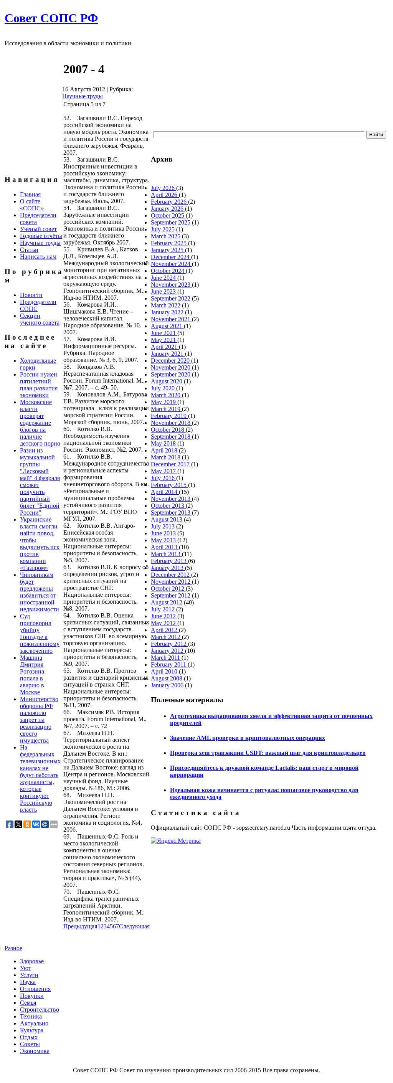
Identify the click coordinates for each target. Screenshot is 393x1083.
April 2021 (165, 346)
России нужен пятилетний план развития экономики (39, 384)
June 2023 (164, 291)
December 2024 (171, 257)
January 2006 (168, 685)
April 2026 (165, 195)
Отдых (29, 1037)
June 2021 (164, 333)
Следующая (134, 926)
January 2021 (168, 353)
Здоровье (32, 961)
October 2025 (168, 215)
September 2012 (171, 595)
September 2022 (171, 298)
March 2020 (166, 395)
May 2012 (164, 623)
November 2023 (171, 284)
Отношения (35, 989)
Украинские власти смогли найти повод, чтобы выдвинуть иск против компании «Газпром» (39, 543)
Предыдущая (80, 926)
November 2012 (171, 581)
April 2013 (165, 547)
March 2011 (166, 657)
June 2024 (164, 277)
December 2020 (171, 360)
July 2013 (163, 526)
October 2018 (168, 429)
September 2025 (171, 222)
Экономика (35, 1051)
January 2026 (168, 208)
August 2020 (167, 381)
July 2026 (163, 188)
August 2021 (167, 326)
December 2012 (171, 574)
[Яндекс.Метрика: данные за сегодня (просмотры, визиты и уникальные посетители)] (176, 840)
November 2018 (171, 422)
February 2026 (169, 201)
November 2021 (171, 319)
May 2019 (164, 402)
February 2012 (169, 644)
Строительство (39, 1009)
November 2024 (171, 264)
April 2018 (165, 450)
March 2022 (166, 305)
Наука (28, 982)
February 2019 (169, 416)
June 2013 (164, 533)
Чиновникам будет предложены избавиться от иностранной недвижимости (39, 591)
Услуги (29, 975)
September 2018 (171, 436)
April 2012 (165, 630)
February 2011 (169, 664)
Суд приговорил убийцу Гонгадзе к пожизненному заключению (39, 633)
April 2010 (165, 671)
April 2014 (165, 492)
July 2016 (163, 478)
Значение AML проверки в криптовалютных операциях (247, 738)
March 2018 (166, 457)
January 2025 (168, 250)
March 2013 (166, 554)
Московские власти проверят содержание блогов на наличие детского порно (40, 423)
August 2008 (167, 678)
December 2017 (171, 464)
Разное (13, 948)
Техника (31, 1016)
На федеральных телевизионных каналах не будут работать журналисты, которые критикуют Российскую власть (40, 778)
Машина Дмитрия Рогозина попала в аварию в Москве (32, 674)
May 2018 (164, 443)
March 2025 (166, 236)
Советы (30, 1044)
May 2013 (164, 540)
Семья (28, 1002)
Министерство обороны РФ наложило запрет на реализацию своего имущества (39, 720)
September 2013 (171, 512)
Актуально (34, 1023)
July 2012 (163, 609)
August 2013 (167, 519)
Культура (31, 1030)
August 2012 (167, 602)
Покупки (32, 995)
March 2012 (166, 637)
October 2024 (168, 270)
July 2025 (163, 229)
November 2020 (171, 367)
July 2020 (163, 388)
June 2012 (164, 616)
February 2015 (169, 485)
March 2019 (166, 409)
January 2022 (168, 312)
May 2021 (164, 340)
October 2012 (168, 588)
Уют (25, 968)
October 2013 (168, 505)
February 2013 (169, 561)
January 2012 (168, 650)
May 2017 (164, 471)
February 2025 (169, 243)
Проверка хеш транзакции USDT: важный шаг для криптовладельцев (268, 753)
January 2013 (168, 568)
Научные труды (82, 96)
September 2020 (171, 374)
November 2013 (171, 498)
